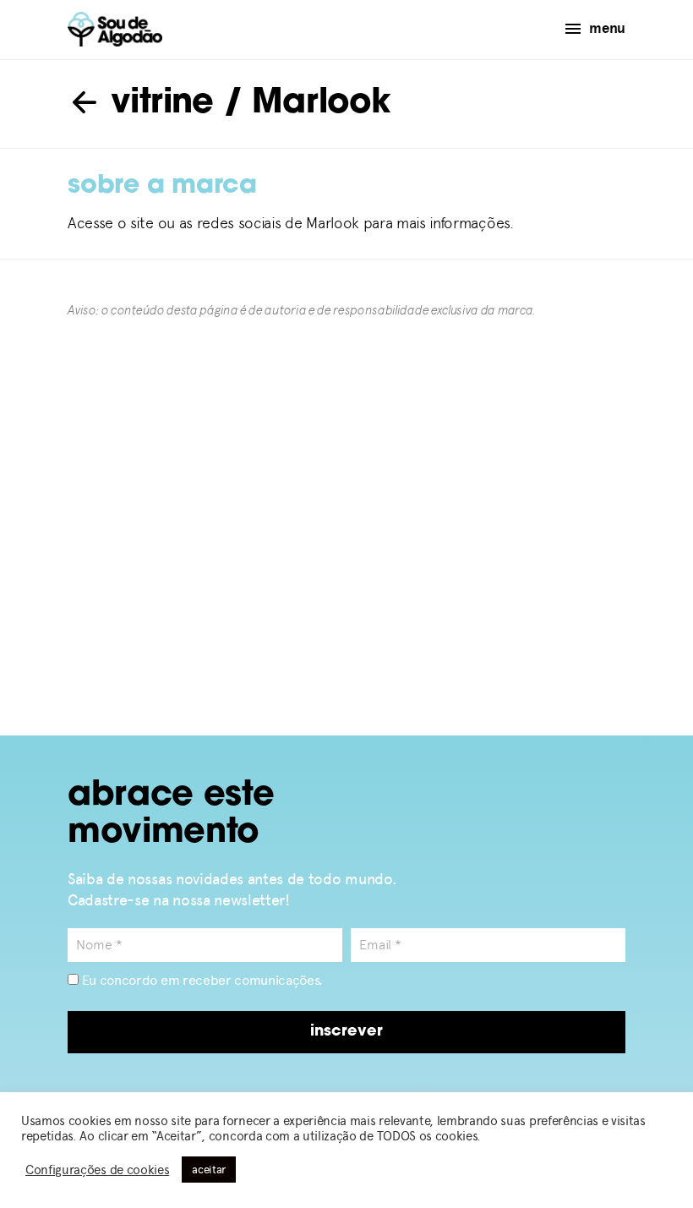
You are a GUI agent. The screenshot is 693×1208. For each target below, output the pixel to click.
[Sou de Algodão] (115, 29)
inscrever (346, 1032)
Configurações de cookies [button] (97, 1170)
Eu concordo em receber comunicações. (201, 980)
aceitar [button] (209, 1169)
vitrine (157, 104)
